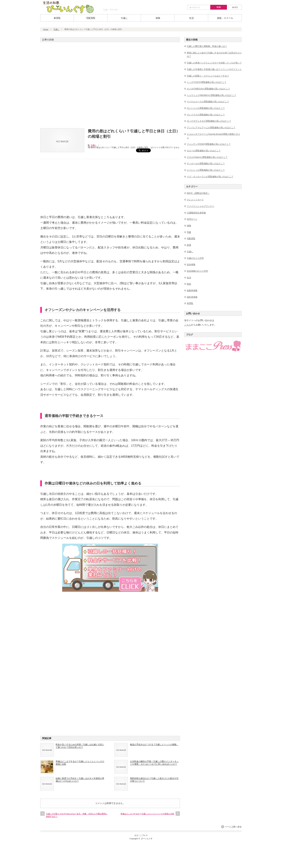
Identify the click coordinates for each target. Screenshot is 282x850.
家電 (189, 245)
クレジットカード (195, 199)
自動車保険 (192, 290)
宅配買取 (90, 18)
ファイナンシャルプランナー (200, 206)
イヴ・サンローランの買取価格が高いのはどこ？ (210, 176)
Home (45, 29)
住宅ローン (192, 219)
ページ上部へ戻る (233, 827)
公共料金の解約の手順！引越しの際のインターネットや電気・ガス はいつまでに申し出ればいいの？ (154, 762)
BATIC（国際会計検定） (198, 193)
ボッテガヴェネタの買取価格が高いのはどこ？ (209, 121)
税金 (189, 284)
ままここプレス (141, 835)
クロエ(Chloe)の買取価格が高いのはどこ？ (207, 157)
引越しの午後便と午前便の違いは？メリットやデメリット (214, 69)
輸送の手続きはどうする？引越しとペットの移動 (154, 744)
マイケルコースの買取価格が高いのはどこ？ (208, 101)
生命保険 (191, 264)
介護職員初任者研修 (196, 213)
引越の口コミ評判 (195, 258)
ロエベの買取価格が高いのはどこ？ (204, 150)
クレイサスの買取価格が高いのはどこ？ (206, 114)
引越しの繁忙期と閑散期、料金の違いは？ (207, 46)
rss (235, 7)
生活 (191, 18)
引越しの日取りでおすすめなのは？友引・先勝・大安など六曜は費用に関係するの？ (76, 815)
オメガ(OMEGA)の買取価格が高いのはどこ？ (208, 89)
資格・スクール (225, 18)
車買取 (57, 18)
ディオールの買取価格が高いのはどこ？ (206, 163)
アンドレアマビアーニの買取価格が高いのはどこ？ (211, 127)
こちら (187, 324)
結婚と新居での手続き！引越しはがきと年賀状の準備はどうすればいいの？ (80, 779)
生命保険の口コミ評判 (197, 271)
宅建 (189, 232)
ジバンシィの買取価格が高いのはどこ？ (206, 170)
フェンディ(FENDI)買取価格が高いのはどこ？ (209, 144)
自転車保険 (192, 297)
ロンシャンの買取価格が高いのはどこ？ (206, 108)
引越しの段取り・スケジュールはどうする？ (208, 76)
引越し (124, 18)
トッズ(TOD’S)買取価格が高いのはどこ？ (206, 82)
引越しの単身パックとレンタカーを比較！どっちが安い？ (214, 63)
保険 (158, 18)
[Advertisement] (110, 86)
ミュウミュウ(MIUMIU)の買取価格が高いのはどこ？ (211, 95)
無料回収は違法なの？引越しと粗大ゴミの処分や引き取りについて (154, 779)
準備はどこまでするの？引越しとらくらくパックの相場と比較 (80, 762)
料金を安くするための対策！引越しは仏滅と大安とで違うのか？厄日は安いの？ (80, 745)
